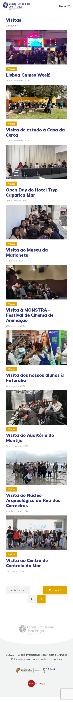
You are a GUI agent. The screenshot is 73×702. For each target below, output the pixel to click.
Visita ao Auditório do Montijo (30, 438)
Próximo (54, 590)
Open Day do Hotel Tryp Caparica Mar (32, 192)
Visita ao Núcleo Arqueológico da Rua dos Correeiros (33, 500)
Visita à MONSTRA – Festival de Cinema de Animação (30, 315)
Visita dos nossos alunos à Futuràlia (35, 378)
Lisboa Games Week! (28, 75)
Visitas (11, 69)
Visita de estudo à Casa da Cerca (35, 132)
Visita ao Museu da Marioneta (27, 252)
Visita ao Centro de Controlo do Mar (27, 563)
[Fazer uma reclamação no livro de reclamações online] (36, 686)
